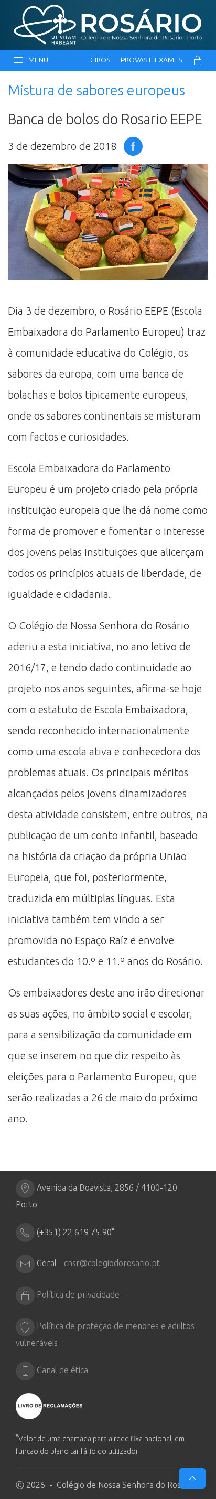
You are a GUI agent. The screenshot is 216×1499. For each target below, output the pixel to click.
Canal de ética (62, 1370)
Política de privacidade (78, 1295)
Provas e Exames (151, 60)
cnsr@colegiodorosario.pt (112, 1263)
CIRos (100, 60)
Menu (36, 60)
